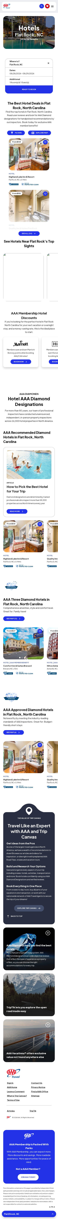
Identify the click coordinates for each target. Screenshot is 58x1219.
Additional (15, 79)
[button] (20, 664)
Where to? (15, 61)
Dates (12, 70)
